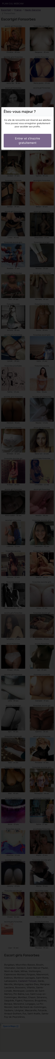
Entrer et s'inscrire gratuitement (27, 141)
